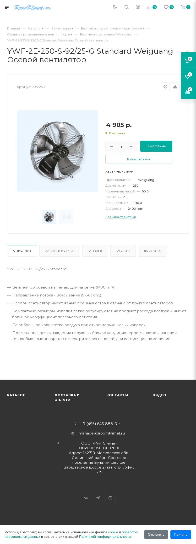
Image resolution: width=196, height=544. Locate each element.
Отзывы (95, 250)
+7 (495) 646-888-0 (99, 424)
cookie (113, 532)
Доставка (152, 250)
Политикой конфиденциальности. (105, 536)
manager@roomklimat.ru (101, 433)
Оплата (123, 250)
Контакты (117, 395)
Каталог (16, 395)
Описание (22, 250)
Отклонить (156, 534)
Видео (159, 395)
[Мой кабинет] (138, 7)
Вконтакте (86, 498)
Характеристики (59, 250)
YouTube (110, 498)
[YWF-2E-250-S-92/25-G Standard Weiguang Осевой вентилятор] (57, 151)
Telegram (98, 498)
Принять (180, 534)
